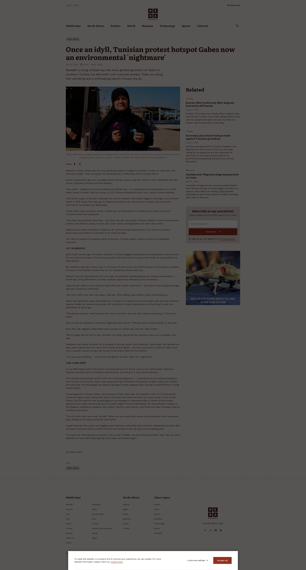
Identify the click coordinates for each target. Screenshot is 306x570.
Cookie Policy (117, 562)
